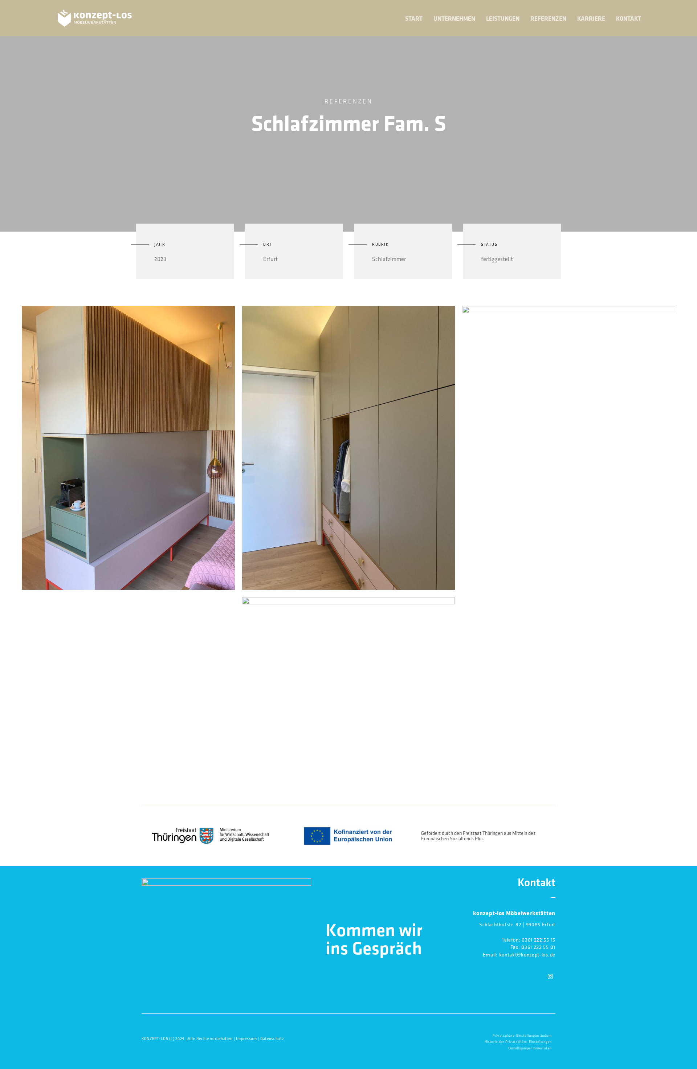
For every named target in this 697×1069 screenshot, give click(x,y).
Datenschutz (272, 1038)
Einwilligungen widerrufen (530, 1048)
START (414, 18)
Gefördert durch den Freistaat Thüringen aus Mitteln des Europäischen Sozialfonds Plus (478, 835)
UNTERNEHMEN (454, 18)
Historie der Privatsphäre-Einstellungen (518, 1041)
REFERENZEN (548, 18)
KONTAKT (628, 18)
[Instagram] (550, 976)
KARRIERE (591, 18)
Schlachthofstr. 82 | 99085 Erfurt (517, 924)
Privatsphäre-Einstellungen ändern (522, 1035)
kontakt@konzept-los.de (527, 954)
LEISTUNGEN (502, 18)
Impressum (246, 1038)
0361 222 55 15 (538, 939)
